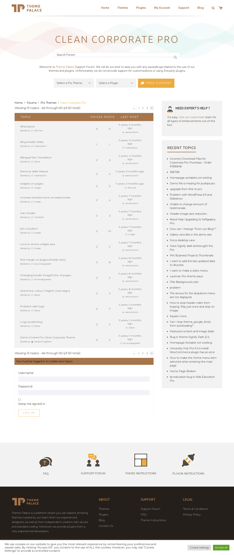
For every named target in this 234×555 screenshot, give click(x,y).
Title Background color (184, 282)
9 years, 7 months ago (130, 197)
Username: (26, 373)
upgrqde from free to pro (186, 189)
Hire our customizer (191, 117)
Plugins (141, 7)
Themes (122, 7)
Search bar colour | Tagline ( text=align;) (45, 290)
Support (183, 7)
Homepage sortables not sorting (191, 177)
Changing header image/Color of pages (45, 275)
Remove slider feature (34, 171)
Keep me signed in (31, 404)
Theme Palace (34, 8)
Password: (25, 386)
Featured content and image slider (192, 331)
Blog (200, 7)
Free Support (159, 83)
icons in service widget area (37, 244)
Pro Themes (48, 102)
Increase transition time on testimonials (45, 197)
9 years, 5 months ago (130, 171)
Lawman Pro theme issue (186, 276)
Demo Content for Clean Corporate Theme (47, 337)
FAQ (143, 514)
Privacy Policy (192, 514)
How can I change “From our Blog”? (193, 229)
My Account (162, 7)
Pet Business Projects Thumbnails (191, 255)
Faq (46, 473)
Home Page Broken (183, 371)
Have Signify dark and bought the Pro (191, 247)
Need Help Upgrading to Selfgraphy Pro (193, 221)
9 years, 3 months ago (130, 142)
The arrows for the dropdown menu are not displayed (192, 295)
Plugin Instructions (188, 473)
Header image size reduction (188, 213)
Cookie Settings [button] (199, 547)
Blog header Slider (32, 142)
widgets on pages (31, 183)
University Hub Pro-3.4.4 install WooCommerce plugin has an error (192, 350)
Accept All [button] (221, 547)
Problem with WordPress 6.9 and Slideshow (191, 196)
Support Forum (93, 473)
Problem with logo (32, 306)
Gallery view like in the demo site (191, 234)
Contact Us (106, 526)
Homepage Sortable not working (191, 342)
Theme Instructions (153, 520)
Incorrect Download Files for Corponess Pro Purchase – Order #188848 (191, 162)
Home (105, 7)
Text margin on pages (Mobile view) (42, 259)
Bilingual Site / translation (36, 157)
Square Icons (178, 316)
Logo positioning (31, 321)
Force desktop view (182, 240)
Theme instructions (140, 473)
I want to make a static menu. (189, 270)
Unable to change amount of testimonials (188, 206)
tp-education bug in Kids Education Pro (192, 378)
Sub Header (27, 213)
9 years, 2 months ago (130, 126)
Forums (32, 102)
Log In (29, 413)
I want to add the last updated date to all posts (192, 263)
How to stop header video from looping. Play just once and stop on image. (192, 306)
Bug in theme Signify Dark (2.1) (189, 337)
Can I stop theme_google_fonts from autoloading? (190, 323)
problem (175, 287)
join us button (29, 228)
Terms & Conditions (195, 509)
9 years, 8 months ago (130, 259)
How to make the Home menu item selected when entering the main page (193, 361)
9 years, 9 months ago (130, 306)
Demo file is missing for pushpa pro (192, 183)
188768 (175, 172)
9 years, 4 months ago (130, 157)
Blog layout (27, 126)
